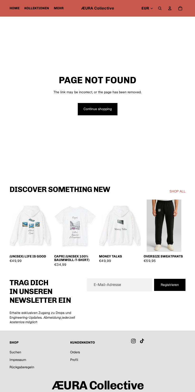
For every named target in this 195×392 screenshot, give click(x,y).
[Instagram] (133, 341)
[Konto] (170, 8)
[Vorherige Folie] (15, 225)
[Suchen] (160, 8)
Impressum (18, 360)
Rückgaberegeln (22, 367)
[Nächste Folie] (46, 225)
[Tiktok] (142, 341)
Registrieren (170, 285)
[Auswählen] (44, 244)
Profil (74, 360)
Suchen (15, 352)
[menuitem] (58, 8)
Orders (75, 352)
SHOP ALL (177, 191)
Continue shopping (97, 109)
